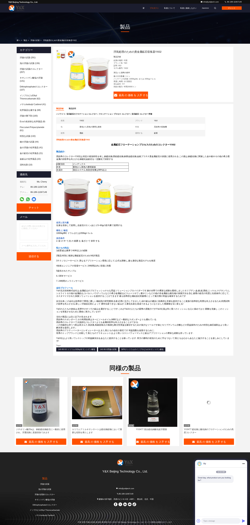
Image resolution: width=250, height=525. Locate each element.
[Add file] (198, 521)
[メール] (34, 199)
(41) (33, 104)
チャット (231, 8)
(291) (28, 57)
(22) (30, 159)
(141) (31, 79)
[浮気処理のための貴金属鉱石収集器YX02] (88, 72)
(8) (32, 121)
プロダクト (154, 8)
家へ (18, 40)
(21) (31, 153)
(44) (29, 142)
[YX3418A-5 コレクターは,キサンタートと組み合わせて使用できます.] (209, 402)
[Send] (243, 521)
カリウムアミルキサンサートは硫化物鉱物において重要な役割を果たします (41, 431)
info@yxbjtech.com (211, 2)
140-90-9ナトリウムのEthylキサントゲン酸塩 (76, 349)
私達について (169, 8)
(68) (30, 110)
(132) (28, 136)
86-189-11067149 (234, 2)
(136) (30, 63)
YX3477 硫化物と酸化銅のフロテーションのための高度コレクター (153, 431)
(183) (29, 116)
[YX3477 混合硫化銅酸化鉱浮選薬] (97, 402)
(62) (30, 97)
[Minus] (243, 463)
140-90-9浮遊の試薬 (108, 349)
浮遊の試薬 (35, 40)
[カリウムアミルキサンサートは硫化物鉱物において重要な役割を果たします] (41, 402)
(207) (31, 70)
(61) (32, 128)
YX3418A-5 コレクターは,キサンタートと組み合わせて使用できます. (208, 431)
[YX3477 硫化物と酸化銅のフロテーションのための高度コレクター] (153, 402)
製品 (25, 40)
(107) (34, 88)
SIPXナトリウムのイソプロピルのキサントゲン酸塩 (142, 349)
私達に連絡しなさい (188, 8)
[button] (19, 408)
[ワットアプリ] (28, 199)
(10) (26, 165)
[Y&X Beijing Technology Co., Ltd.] (16, 8)
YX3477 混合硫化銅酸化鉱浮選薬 (95, 429)
